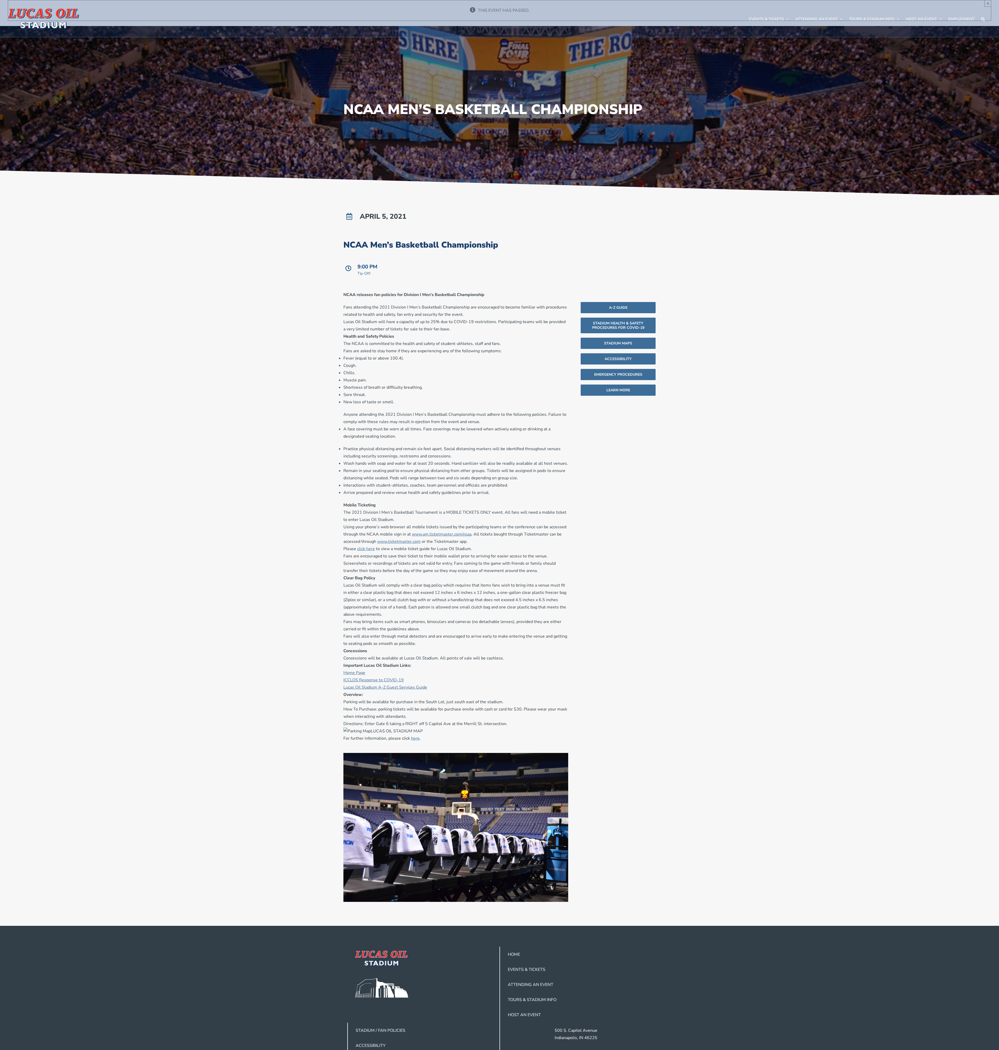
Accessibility (371, 1045)
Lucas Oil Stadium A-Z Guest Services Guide (385, 687)
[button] (983, 18)
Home (514, 954)
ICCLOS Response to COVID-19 (373, 680)
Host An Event (524, 1015)
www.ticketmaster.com (399, 541)
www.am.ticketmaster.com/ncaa (441, 534)
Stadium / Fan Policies (380, 1030)
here (415, 738)
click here (366, 549)
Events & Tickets (526, 969)
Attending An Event (530, 985)
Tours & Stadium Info (532, 1000)
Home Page (354, 673)
